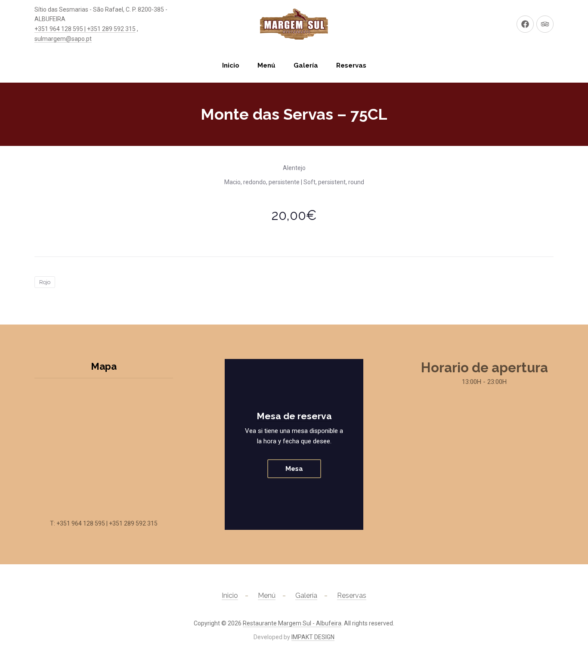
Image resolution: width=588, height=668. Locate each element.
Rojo (44, 282)
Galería (306, 65)
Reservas (351, 65)
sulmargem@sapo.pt (63, 38)
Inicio (230, 65)
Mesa (294, 469)
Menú (266, 65)
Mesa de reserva (294, 416)
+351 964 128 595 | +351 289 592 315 (85, 28)
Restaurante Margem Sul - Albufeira (292, 623)
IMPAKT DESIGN (312, 637)
